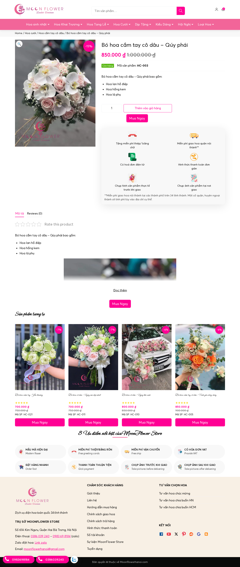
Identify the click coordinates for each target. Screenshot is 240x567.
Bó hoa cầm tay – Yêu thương (29, 395)
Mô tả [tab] (19, 213)
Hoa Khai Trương (67, 24)
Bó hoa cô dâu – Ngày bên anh (136, 395)
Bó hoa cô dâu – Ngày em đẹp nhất (84, 395)
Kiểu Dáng (163, 24)
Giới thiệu (93, 493)
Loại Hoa (204, 24)
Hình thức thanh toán (102, 528)
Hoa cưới (30, 33)
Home (18, 33)
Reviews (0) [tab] (34, 213)
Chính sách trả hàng (101, 521)
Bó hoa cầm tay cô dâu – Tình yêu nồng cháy (195, 395)
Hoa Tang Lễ (96, 24)
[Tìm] (181, 11)
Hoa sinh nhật (36, 24)
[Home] (38, 9)
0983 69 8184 (62, 536)
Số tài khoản (95, 535)
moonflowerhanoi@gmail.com (44, 549)
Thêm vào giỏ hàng (148, 108)
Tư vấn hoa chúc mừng (174, 493)
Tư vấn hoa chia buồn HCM (177, 507)
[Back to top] (233, 560)
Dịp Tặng (141, 24)
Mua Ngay (137, 118)
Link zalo (41, 542)
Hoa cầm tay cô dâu (51, 33)
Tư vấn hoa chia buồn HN (176, 500)
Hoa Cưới (120, 24)
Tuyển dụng (94, 549)
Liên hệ (92, 500)
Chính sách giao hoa (101, 514)
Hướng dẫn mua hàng (102, 507)
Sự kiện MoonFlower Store (105, 542)
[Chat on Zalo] (74, 559)
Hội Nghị (184, 24)
